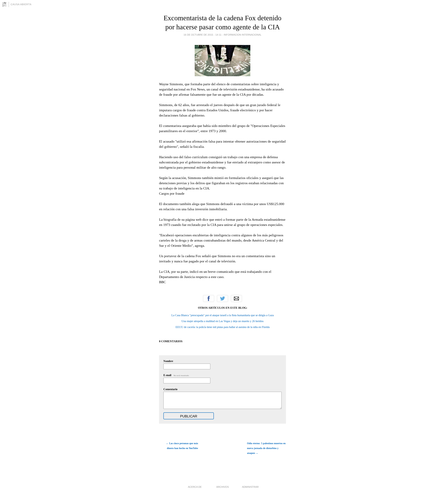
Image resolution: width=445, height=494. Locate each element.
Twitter (222, 298)
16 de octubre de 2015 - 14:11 (202, 34)
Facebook (208, 298)
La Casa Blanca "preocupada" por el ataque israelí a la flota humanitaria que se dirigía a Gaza (222, 315)
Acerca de (195, 486)
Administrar (250, 486)
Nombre (168, 361)
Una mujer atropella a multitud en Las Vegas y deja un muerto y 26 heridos (222, 321)
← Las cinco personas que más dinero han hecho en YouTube (182, 446)
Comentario (170, 389)
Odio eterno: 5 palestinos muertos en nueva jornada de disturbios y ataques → (266, 448)
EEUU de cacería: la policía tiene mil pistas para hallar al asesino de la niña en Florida (223, 327)
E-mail (176, 375)
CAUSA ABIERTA (21, 4)
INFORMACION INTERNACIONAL (242, 34)
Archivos (222, 486)
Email (236, 298)
